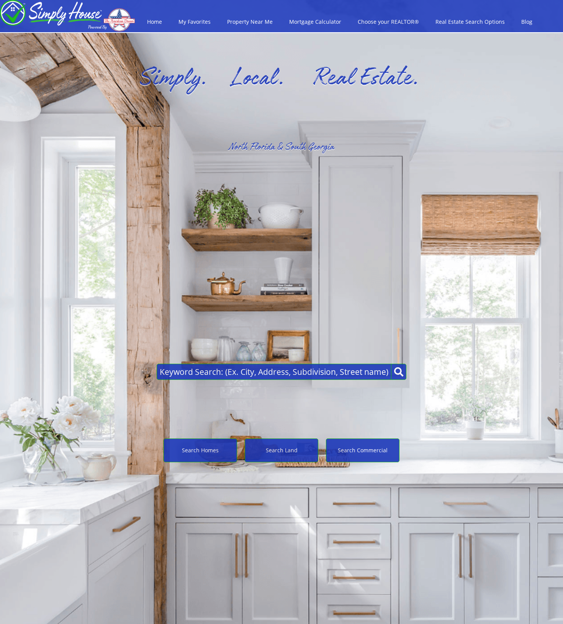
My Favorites (194, 21)
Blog (526, 21)
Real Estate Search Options (470, 21)
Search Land (282, 450)
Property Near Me (250, 21)
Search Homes (200, 450)
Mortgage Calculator (315, 21)
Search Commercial (363, 450)
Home (154, 21)
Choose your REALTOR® (388, 21)
